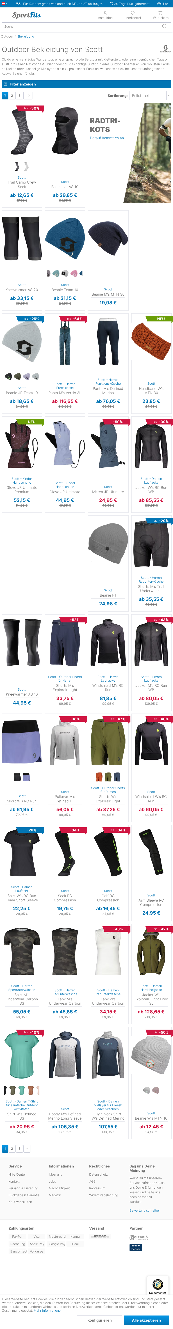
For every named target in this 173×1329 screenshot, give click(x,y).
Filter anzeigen (23, 84)
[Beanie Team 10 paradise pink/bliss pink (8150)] (73, 274)
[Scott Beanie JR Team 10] (22, 341)
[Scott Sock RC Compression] (65, 853)
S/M (63, 104)
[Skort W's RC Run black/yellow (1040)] (17, 777)
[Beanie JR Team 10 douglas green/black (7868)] (17, 377)
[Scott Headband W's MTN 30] (151, 341)
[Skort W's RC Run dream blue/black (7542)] (26, 777)
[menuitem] (133, 14)
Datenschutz (98, 1174)
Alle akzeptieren (146, 1320)
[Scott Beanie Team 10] (65, 238)
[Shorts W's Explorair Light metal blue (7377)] (117, 777)
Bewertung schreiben (145, 1210)
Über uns (55, 1174)
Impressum (97, 1188)
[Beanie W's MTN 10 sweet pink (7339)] (155, 1090)
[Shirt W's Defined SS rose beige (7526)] (30, 1090)
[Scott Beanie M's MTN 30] (108, 238)
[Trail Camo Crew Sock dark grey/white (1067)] (17, 166)
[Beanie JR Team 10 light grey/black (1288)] (35, 377)
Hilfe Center (17, 1174)
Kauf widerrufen (20, 1202)
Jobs (52, 1181)
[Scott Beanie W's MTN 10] (151, 1055)
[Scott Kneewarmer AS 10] (22, 642)
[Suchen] (164, 26)
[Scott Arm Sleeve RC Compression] (151, 853)
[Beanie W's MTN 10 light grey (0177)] (146, 1090)
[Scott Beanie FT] (108, 543)
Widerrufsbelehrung (103, 1195)
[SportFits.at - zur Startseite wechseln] (30, 15)
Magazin (55, 1195)
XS (140, 418)
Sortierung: (118, 95)
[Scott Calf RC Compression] (108, 853)
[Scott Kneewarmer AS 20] (22, 238)
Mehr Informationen (48, 1310)
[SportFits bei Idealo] (136, 1247)
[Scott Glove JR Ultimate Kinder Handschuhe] (65, 444)
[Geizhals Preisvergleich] (139, 1238)
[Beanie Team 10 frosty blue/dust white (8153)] (55, 274)
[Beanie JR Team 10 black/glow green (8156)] (8, 377)
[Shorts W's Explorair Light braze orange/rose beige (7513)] (99, 777)
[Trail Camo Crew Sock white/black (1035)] (26, 166)
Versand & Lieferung (23, 1188)
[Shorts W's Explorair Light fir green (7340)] (108, 777)
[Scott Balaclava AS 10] (65, 131)
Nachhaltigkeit (59, 1188)
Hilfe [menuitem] (165, 4)
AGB (92, 1181)
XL (97, 335)
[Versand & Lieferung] (106, 1236)
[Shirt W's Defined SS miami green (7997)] (21, 1090)
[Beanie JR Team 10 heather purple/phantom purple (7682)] (26, 377)
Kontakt (14, 1181)
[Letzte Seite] (27, 95)
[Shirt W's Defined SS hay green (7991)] (12, 1090)
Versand (96, 1228)
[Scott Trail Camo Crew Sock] (22, 131)
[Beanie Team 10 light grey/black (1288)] (64, 274)
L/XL (63, 111)
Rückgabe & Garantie (24, 1195)
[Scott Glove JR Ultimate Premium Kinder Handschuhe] (22, 444)
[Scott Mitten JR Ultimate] (108, 444)
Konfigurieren (99, 1320)
